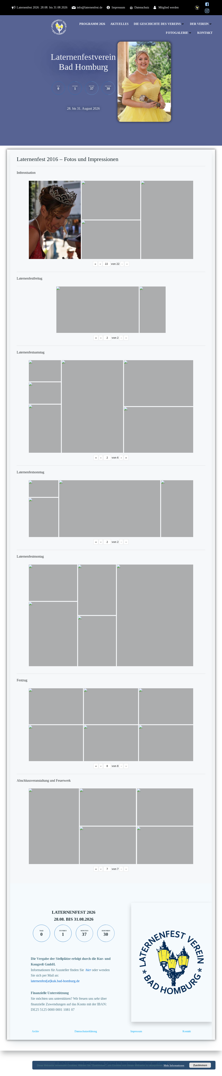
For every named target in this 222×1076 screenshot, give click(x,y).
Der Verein (199, 24)
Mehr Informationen (174, 1065)
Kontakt (204, 32)
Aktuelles (119, 24)
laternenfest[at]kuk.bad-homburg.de (55, 981)
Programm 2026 (92, 24)
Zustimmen (200, 1065)
